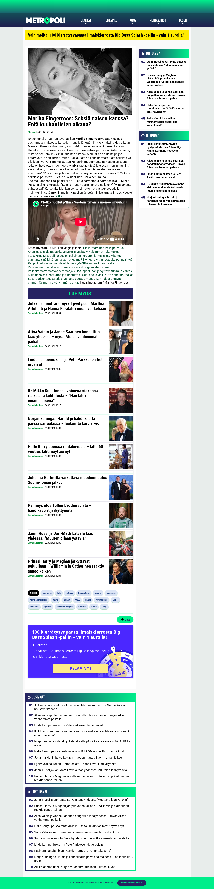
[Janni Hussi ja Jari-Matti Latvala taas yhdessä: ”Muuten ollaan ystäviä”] (120, 543)
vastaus (82, 606)
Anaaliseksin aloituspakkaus (47, 251)
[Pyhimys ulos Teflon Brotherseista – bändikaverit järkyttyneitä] (121, 515)
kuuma (98, 593)
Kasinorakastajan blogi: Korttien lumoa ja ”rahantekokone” (72, 850)
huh (59, 593)
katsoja (69, 593)
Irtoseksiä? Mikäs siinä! (43, 255)
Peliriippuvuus (114, 248)
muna (55, 600)
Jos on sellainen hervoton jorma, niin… (85, 255)
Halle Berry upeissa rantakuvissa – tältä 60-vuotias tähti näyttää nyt (66, 449)
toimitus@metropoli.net (131, 883)
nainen (67, 600)
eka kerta (47, 593)
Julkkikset (86, 20)
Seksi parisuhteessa (41, 278)
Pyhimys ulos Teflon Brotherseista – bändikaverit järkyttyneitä (59, 508)
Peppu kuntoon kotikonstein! (47, 263)
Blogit (183, 20)
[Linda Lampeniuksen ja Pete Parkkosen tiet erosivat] (120, 369)
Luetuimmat (39, 792)
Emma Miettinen (35, 313)
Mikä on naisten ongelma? (64, 259)
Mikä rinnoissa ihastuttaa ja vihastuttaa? (55, 275)
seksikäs (34, 606)
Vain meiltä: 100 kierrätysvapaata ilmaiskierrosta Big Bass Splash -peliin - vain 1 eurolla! (106, 35)
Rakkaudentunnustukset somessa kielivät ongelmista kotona (68, 267)
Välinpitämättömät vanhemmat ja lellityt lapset (59, 271)
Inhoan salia (106, 263)
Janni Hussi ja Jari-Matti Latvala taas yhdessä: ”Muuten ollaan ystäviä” (60, 536)
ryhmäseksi (101, 600)
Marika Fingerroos (38, 600)
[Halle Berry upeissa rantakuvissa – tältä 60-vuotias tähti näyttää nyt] (121, 456)
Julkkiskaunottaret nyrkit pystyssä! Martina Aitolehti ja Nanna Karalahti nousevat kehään (67, 306)
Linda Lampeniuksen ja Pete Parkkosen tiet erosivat (65, 362)
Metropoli (32, 132)
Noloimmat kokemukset (104, 251)
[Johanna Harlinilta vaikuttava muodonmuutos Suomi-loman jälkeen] (121, 487)
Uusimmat (38, 697)
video (94, 606)
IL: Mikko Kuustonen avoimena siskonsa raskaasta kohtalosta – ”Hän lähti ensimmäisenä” (63, 395)
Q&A (77, 600)
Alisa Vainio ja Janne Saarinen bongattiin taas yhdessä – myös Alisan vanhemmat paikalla (64, 336)
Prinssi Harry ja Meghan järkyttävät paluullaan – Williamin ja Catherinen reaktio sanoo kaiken (66, 566)
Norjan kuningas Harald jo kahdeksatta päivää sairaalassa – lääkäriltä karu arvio (63, 421)
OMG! (133, 20)
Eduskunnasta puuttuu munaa (75, 278)
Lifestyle (111, 20)
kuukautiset (83, 593)
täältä (58, 196)
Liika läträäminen (92, 248)
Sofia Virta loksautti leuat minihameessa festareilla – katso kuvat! (77, 832)
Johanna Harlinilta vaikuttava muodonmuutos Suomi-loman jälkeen (67, 480)
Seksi (115, 600)
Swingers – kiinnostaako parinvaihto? (107, 259)
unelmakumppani (65, 606)
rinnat (88, 600)
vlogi (104, 606)
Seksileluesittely (77, 251)
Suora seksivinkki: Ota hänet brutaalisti (107, 275)
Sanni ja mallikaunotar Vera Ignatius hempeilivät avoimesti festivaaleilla (81, 838)
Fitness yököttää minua (81, 263)
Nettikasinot (158, 20)
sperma (47, 606)
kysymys (111, 593)
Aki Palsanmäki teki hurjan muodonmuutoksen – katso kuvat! (75, 867)
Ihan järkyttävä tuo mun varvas (111, 271)
